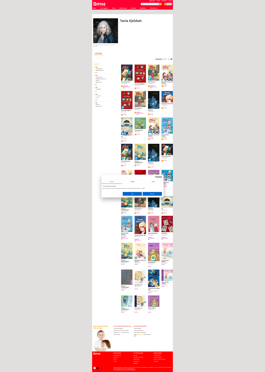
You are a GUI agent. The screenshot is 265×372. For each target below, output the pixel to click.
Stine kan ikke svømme (165, 135)
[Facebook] (95, 368)
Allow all (152, 193)
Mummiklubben (157, 355)
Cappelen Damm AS (118, 369)
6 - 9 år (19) (98, 96)
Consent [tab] (112, 181)
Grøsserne (156, 361)
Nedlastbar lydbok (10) (101, 78)
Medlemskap (136, 359)
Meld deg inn (136, 361)
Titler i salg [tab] (98, 53)
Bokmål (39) (98, 89)
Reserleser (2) (99, 106)
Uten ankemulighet (139, 84)
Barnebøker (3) (99, 68)
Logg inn (153, 0)
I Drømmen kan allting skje (153, 289)
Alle (96, 67)
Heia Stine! (164, 233)
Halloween (150, 110)
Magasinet (136, 363)
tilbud (120, 332)
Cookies (115, 361)
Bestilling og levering (138, 357)
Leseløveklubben (158, 357)
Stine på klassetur (125, 82)
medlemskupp (140, 334)
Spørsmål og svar (117, 355)
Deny (132, 193)
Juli (122, 136)
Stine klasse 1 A (138, 208)
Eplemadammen (139, 130)
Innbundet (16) (99, 77)
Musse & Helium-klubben (159, 359)
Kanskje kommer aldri (167, 103)
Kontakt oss (116, 357)
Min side (158, 0)
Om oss (170, 0)
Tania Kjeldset (124, 83)
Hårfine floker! (151, 262)
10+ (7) (97, 97)
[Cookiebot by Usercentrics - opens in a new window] (156, 177)
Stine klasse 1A (152, 82)
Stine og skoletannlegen (139, 161)
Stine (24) (98, 104)
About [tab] (153, 181)
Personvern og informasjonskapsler (129, 369)
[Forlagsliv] (97, 368)
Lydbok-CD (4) (99, 82)
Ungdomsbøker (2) (100, 70)
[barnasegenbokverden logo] (96, 354)
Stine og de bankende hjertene (167, 82)
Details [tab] (132, 181)
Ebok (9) (97, 80)
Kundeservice (164, 0)
